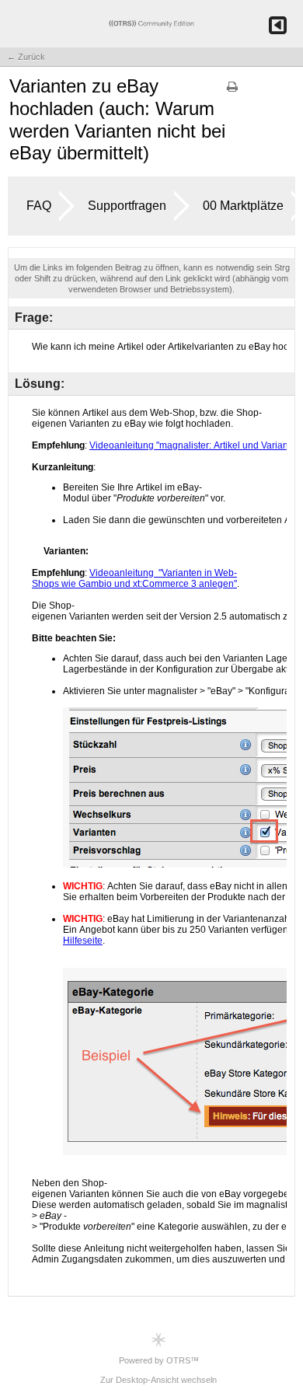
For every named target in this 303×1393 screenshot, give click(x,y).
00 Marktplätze (243, 205)
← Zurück (26, 56)
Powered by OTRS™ (159, 1360)
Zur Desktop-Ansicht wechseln (158, 1379)
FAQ (38, 205)
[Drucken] (232, 91)
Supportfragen (127, 205)
